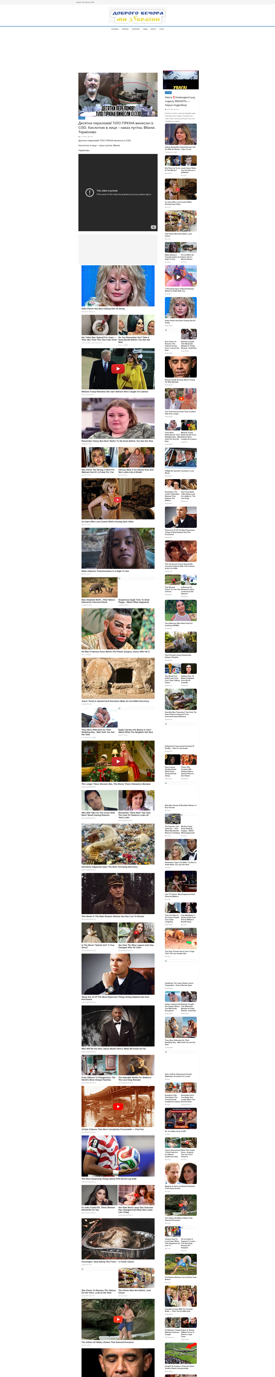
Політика (136, 29)
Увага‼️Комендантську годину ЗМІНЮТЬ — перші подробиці (180, 101)
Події (145, 29)
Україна (125, 29)
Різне (161, 29)
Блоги (153, 29)
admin (91, 137)
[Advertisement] (137, 48)
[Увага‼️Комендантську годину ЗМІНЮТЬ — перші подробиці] (181, 80)
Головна (115, 29)
